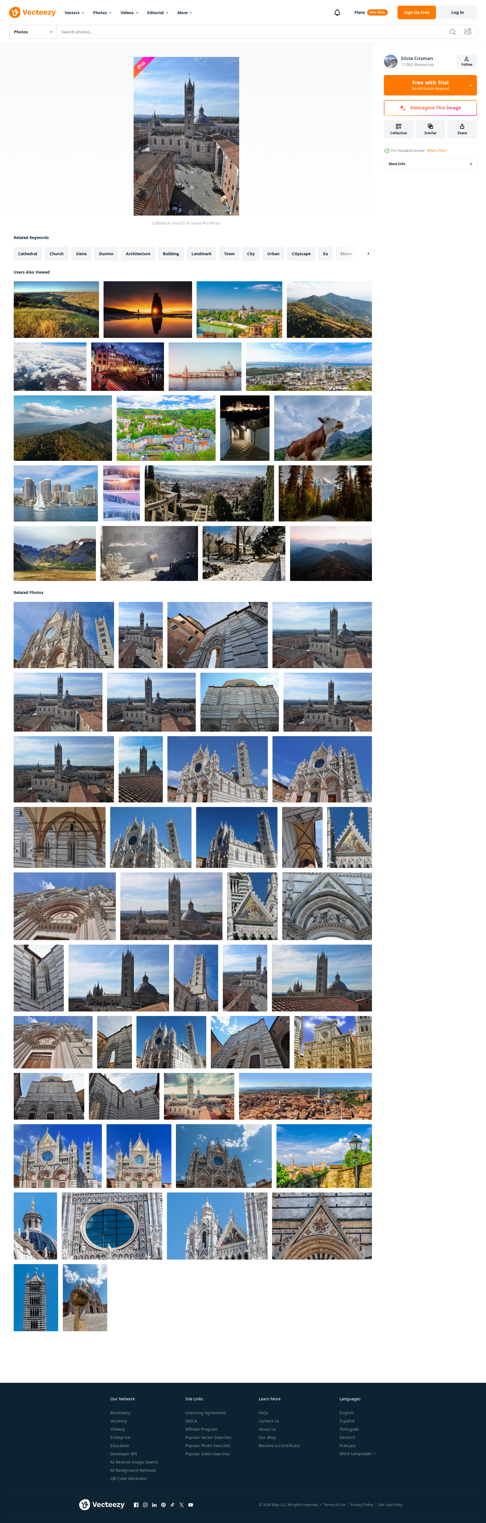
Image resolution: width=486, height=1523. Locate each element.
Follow (466, 64)
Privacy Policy (361, 1504)
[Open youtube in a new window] (190, 1505)
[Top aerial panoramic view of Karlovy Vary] (166, 428)
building (171, 253)
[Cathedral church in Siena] (64, 635)
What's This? (437, 150)
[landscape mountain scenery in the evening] (331, 553)
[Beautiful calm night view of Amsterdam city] (127, 366)
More (182, 12)
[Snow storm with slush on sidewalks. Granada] (244, 553)
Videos (127, 12)
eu (325, 253)
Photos (100, 12)
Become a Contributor (279, 1445)
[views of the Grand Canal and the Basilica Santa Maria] (205, 366)
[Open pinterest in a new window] (163, 1505)
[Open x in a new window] (181, 1505)
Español (347, 1421)
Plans (359, 12)
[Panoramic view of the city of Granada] (209, 493)
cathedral (27, 253)
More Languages (356, 1453)
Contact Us (269, 1421)
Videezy (117, 1429)
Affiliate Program (201, 1429)
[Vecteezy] (32, 12)
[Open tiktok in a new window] (172, 1505)
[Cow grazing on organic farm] (323, 428)
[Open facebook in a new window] (136, 1505)
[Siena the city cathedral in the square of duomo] (85, 1297)
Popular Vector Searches (208, 1437)
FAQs (263, 1412)
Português (349, 1429)
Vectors (72, 12)
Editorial (155, 12)
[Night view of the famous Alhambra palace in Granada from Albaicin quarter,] (245, 428)
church (57, 253)
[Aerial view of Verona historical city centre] (239, 309)
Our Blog (267, 1437)
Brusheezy (120, 1412)
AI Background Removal (133, 1470)
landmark (202, 253)
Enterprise (120, 1437)
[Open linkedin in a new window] (154, 1505)
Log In (457, 12)
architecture (138, 253)
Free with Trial (430, 85)
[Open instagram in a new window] (145, 1505)
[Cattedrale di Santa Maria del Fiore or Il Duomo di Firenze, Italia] (333, 1042)
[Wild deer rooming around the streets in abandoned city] (149, 553)
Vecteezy (118, 1421)
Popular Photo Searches (207, 1445)
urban (273, 253)
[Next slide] (363, 254)
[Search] (452, 31)
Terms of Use (335, 1504)
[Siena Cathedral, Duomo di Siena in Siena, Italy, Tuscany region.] (58, 1156)
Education (119, 1445)
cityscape (301, 253)
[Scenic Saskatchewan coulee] (56, 309)
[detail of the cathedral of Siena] (35, 1226)
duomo (106, 253)
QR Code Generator (128, 1478)
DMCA (191, 1421)
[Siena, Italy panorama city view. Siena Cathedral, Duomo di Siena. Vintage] (199, 1096)
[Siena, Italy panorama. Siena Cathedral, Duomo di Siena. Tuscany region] (305, 1096)
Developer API (123, 1453)
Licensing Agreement (205, 1412)
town (229, 253)
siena (81, 253)
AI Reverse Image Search (134, 1462)
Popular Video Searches (207, 1453)
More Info (397, 163)
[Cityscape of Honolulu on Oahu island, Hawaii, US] (56, 493)
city (251, 253)
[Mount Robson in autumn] (325, 493)
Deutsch (347, 1437)
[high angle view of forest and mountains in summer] (329, 309)
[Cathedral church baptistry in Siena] (250, 1042)
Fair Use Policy (390, 1504)
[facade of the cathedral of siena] (224, 1156)
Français (347, 1445)
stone (346, 253)
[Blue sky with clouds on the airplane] (50, 366)
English (347, 1412)
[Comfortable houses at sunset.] (121, 493)
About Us (267, 1429)
